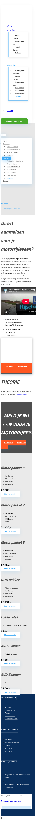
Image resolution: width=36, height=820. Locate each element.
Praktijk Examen (10, 710)
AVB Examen (9, 751)
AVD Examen (9, 748)
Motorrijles (8, 739)
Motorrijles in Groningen (12, 742)
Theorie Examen (10, 716)
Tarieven (7, 713)
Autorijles (8, 707)
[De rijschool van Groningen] (9, 14)
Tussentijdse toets (11, 719)
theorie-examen (21, 394)
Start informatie (10, 494)
